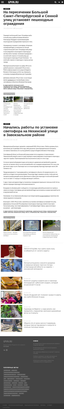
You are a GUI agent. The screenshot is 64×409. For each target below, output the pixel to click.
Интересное (7, 370)
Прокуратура (19, 378)
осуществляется (45, 196)
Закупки (22, 87)
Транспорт (20, 88)
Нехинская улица (19, 212)
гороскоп (14, 382)
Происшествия (21, 374)
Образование (7, 387)
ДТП (5, 378)
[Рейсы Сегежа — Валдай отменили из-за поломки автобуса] (12, 230)
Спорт (14, 385)
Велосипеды (7, 382)
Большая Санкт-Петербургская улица (13, 86)
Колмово (29, 87)
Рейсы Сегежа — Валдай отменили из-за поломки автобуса (10, 234)
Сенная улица (12, 88)
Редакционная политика (32, 405)
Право (25, 385)
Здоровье (23, 380)
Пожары (20, 382)
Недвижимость (16, 395)
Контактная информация (16, 405)
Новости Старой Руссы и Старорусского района (16, 389)
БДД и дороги (9, 85)
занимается (11, 80)
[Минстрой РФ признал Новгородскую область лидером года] (32, 230)
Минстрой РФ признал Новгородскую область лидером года (29, 234)
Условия (49, 405)
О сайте (5, 405)
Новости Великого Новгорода (11, 376)
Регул (5, 88)
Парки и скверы (8, 380)
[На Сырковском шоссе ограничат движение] (28, 101)
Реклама (42, 405)
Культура (20, 385)
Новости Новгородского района (20, 387)
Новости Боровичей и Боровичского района (15, 391)
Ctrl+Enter (6, 346)
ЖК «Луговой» (15, 87)
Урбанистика (28, 88)
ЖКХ (25, 382)
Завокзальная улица (40, 211)
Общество (14, 370)
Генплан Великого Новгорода (23, 211)
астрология (7, 395)
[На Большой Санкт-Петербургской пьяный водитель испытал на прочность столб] (8, 101)
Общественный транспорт (11, 393)
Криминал (16, 380)
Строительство (35, 212)
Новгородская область (10, 374)
